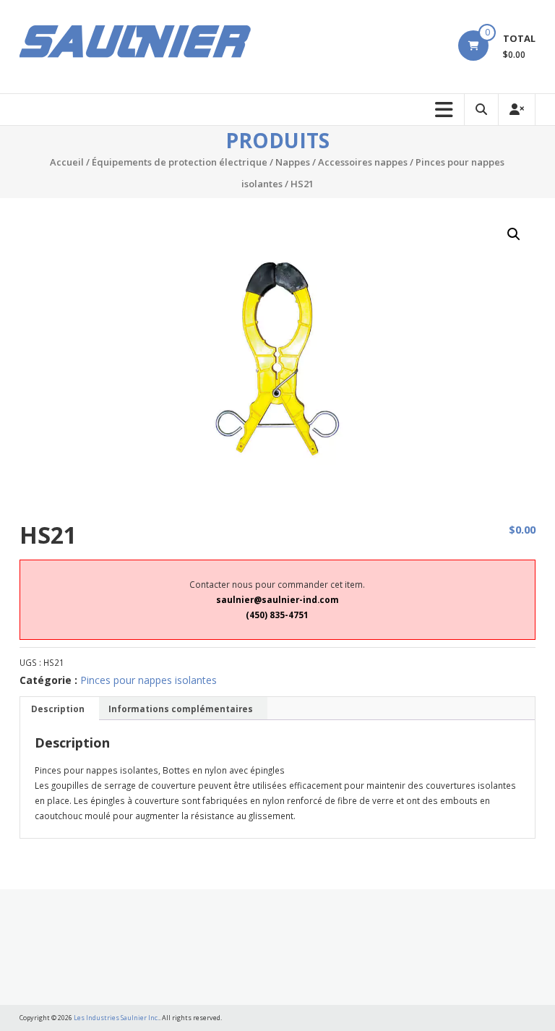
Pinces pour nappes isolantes (148, 680)
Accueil (67, 161)
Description (58, 708)
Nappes (292, 161)
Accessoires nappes (363, 161)
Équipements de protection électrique (179, 161)
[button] (514, 234)
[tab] (58, 709)
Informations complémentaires (180, 708)
